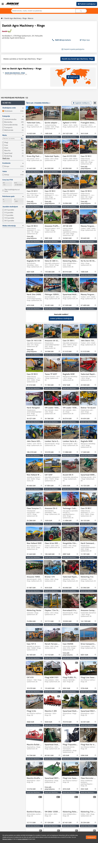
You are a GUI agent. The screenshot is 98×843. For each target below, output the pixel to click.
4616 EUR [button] (48, 588)
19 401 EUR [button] (49, 305)
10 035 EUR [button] (67, 621)
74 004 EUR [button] (31, 621)
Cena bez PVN (7, 180)
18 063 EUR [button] (67, 238)
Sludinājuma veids (9, 108)
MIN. (4, 182)
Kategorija (6, 116)
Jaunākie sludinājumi (10, 206)
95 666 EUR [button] (31, 486)
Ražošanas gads (8, 196)
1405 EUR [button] (48, 134)
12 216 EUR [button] (31, 789)
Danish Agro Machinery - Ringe (35, 137)
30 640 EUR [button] (85, 238)
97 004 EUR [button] (49, 486)
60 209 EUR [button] (67, 168)
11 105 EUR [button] (49, 385)
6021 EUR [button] (30, 272)
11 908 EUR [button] (67, 452)
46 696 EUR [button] (67, 588)
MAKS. (15, 182)
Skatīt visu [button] (6, 158)
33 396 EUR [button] (85, 588)
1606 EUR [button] (84, 272)
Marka (4, 135)
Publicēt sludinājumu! (88, 4)
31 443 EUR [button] (31, 168)
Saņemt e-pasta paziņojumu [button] (74, 49)
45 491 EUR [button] (85, 722)
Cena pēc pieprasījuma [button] (86, 167)
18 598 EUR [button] (49, 351)
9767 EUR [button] (66, 385)
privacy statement (23, 839)
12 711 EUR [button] (49, 621)
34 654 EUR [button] (85, 419)
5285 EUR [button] (84, 755)
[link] (34, 113)
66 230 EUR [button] (49, 168)
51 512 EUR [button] (67, 351)
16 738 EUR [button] (31, 755)
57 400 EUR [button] (85, 305)
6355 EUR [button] (66, 486)
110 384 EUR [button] (49, 272)
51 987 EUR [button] (31, 588)
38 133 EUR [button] (85, 521)
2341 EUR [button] (84, 789)
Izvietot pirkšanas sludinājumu (61, 318)
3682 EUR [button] (30, 722)
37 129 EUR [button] (49, 823)
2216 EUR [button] (66, 789)
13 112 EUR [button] (49, 655)
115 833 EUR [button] (49, 688)
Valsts (4, 171)
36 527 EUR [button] (31, 419)
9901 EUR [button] (48, 238)
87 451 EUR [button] (67, 823)
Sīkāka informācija (9, 226)
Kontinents (6, 163)
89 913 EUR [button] (67, 272)
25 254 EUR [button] (85, 823)
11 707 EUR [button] (85, 554)
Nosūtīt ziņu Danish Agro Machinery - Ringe (77, 59)
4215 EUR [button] (30, 305)
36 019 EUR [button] (67, 419)
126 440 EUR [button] (49, 554)
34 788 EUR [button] (49, 419)
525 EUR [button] (66, 755)
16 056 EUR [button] (67, 203)
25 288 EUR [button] (31, 521)
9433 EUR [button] (48, 722)
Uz (14, 199)
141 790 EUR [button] (85, 621)
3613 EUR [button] (84, 134)
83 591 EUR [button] (49, 755)
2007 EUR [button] (66, 554)
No (3, 199)
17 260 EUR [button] (85, 452)
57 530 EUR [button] (67, 305)
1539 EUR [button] (48, 521)
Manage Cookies (7, 839)
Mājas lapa (86, 40)
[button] (13, 103)
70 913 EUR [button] (67, 722)
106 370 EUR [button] (31, 452)
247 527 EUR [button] (67, 134)
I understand (91, 837)
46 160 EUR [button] (31, 655)
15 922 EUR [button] (31, 134)
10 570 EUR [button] (49, 452)
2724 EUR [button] (84, 688)
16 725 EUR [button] (85, 486)
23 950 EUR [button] (85, 385)
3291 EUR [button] (66, 688)
